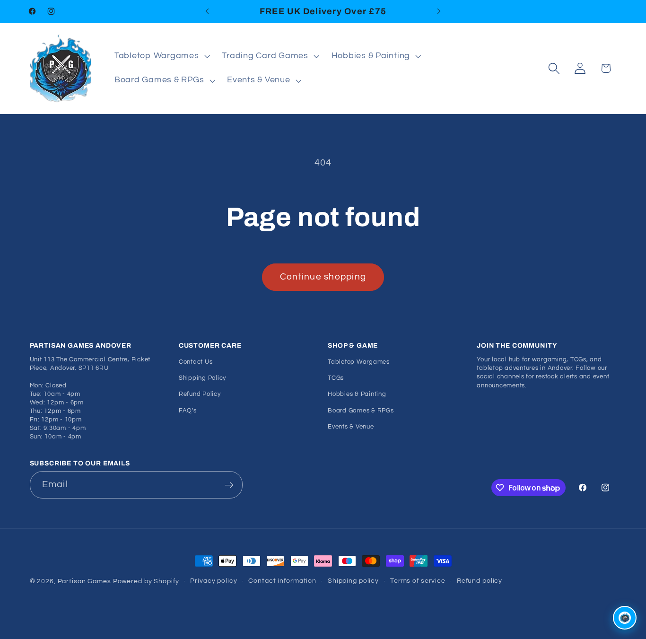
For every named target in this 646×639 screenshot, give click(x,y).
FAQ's (188, 411)
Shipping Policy (202, 378)
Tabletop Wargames (359, 362)
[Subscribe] (229, 485)
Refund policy (479, 581)
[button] (161, 56)
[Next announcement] (438, 11)
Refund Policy (200, 395)
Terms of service (417, 581)
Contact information (282, 581)
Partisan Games (84, 581)
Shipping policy (353, 581)
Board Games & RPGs (361, 411)
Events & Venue (351, 427)
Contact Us (196, 362)
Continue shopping (323, 276)
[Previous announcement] (207, 11)
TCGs (336, 378)
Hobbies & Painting (357, 395)
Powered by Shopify (146, 581)
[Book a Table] (625, 618)
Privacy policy (213, 581)
